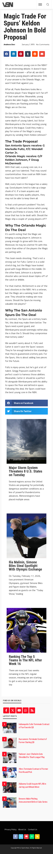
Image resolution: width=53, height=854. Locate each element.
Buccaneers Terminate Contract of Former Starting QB (33, 741)
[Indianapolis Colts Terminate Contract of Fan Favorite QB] (9, 728)
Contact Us (32, 829)
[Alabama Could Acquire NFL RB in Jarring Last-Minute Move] (9, 787)
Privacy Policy (10, 829)
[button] (6, 54)
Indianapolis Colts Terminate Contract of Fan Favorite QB (34, 726)
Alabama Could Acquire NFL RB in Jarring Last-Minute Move (32, 785)
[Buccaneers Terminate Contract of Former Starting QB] (9, 743)
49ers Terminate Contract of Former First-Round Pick (33, 770)
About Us (22, 829)
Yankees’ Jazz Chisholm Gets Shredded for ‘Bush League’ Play (32, 756)
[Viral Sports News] (7, 4)
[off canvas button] (40, 4)
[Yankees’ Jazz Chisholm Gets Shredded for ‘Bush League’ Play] (9, 758)
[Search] (47, 4)
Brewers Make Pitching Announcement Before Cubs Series (33, 800)
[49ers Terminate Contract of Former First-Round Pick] (9, 772)
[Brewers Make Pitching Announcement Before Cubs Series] (9, 802)
